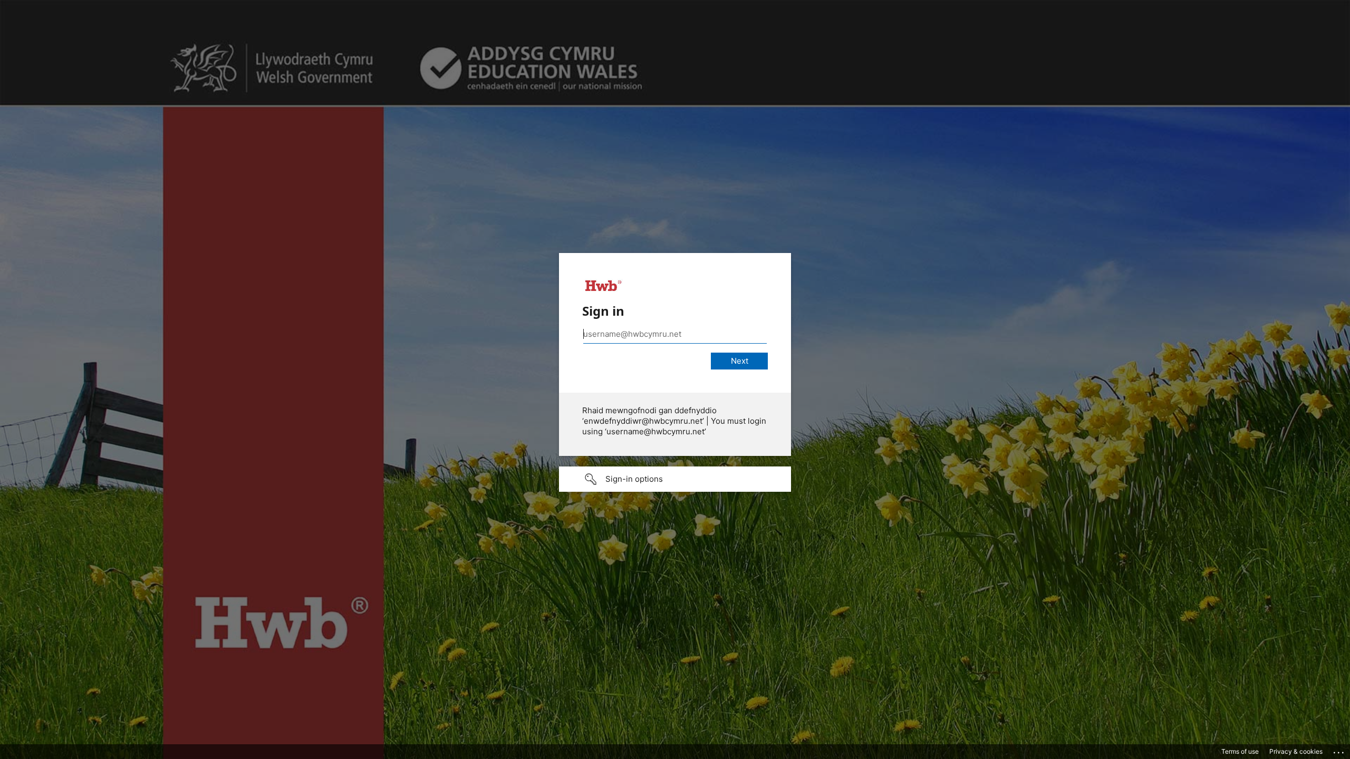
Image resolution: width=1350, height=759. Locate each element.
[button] (675, 479)
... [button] (1339, 750)
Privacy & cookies (1296, 751)
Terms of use (1240, 751)
